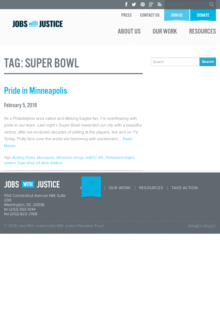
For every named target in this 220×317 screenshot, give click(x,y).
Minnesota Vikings (70, 158)
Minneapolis (46, 158)
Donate (203, 15)
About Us (129, 32)
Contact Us (150, 15)
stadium (10, 163)
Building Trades (23, 158)
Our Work (165, 32)
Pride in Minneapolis (35, 91)
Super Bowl (25, 163)
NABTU (90, 158)
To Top (91, 191)
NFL (101, 158)
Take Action (184, 188)
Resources (202, 32)
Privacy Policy (202, 226)
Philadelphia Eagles (120, 158)
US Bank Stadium (49, 163)
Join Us (177, 15)
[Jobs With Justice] (37, 24)
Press (126, 15)
